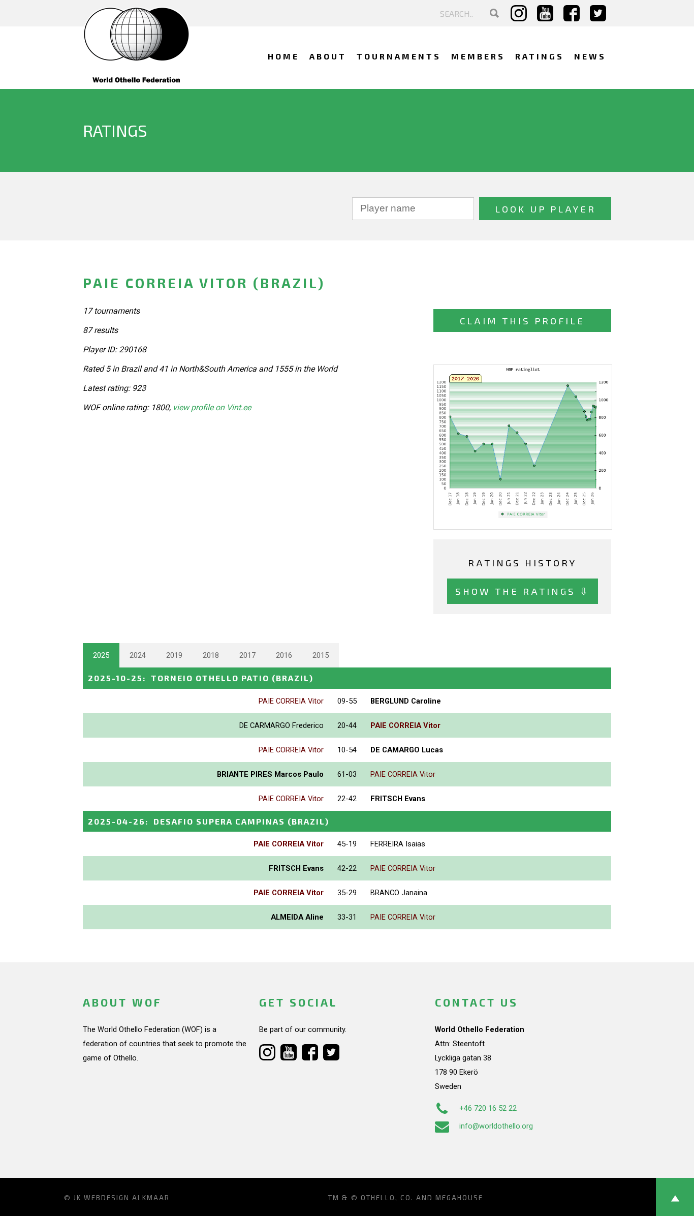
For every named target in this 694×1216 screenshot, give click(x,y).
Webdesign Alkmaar (127, 1198)
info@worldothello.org (496, 1126)
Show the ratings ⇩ (522, 591)
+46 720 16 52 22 (488, 1108)
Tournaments (399, 56)
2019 (174, 655)
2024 (138, 655)
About (327, 56)
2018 (211, 655)
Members (478, 56)
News (590, 56)
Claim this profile (522, 320)
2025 (101, 655)
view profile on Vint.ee (212, 407)
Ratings (539, 56)
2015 (320, 655)
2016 (284, 655)
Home (283, 56)
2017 (247, 655)
